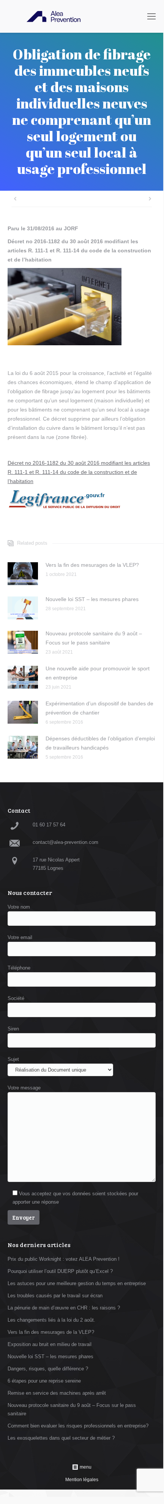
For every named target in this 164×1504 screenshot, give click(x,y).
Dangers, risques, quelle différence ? (48, 1369)
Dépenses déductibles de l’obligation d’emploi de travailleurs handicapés (100, 743)
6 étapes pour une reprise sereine (44, 1381)
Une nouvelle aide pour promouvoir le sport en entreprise (98, 673)
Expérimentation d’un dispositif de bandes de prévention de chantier (99, 708)
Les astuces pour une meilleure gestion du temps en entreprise (77, 1283)
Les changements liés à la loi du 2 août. (51, 1320)
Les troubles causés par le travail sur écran (55, 1295)
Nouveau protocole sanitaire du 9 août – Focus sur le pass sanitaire (94, 638)
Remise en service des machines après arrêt (57, 1393)
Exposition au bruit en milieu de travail (49, 1344)
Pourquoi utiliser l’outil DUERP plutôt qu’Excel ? (60, 1271)
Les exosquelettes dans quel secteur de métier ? (61, 1438)
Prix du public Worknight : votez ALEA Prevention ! (64, 1259)
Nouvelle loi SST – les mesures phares (92, 599)
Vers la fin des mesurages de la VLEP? (92, 565)
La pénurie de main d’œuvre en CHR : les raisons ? (64, 1308)
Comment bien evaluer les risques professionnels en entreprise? (78, 1426)
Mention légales (81, 1479)
